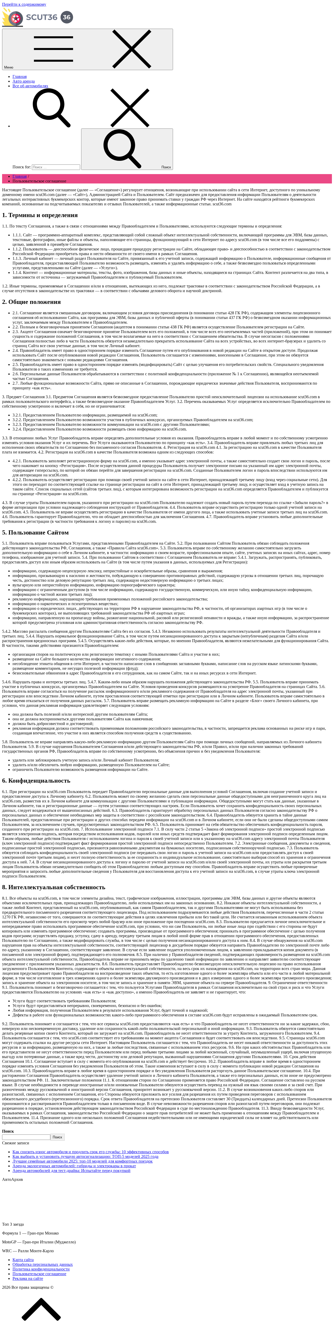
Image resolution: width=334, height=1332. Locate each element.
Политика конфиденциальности (41, 1269)
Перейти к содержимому (24, 4)
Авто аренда (24, 81)
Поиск (8, 1131)
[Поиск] (91, 126)
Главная (20, 76)
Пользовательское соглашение (39, 1274)
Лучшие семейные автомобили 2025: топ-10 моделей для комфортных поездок (83, 1161)
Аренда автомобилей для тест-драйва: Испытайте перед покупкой (71, 1170)
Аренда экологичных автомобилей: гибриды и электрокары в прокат (74, 1166)
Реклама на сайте (28, 1278)
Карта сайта (23, 1259)
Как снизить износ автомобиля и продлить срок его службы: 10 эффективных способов (91, 1152)
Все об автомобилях (30, 86)
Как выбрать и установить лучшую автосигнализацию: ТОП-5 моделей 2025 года (85, 1156)
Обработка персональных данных (43, 1264)
